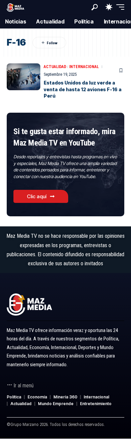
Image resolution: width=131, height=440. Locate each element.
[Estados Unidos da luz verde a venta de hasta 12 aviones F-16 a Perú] (23, 76)
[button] (94, 7)
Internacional (84, 66)
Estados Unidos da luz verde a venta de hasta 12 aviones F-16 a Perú (83, 89)
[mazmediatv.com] (15, 6)
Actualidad (55, 66)
